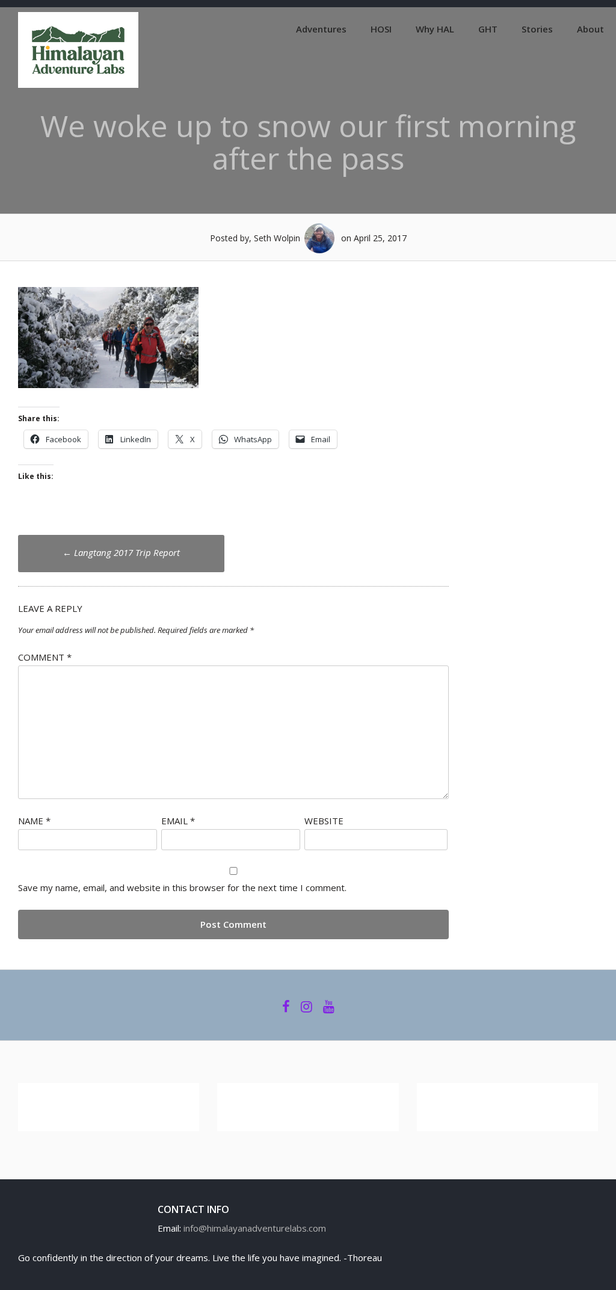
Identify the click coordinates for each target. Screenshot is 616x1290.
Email (178, 821)
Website (323, 821)
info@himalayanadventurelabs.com (254, 1228)
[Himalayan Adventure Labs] (78, 84)
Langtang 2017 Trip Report (121, 552)
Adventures (321, 29)
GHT (487, 29)
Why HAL (435, 29)
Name (34, 821)
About (590, 29)
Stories (537, 29)
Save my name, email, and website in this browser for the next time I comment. (182, 887)
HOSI (381, 29)
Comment (45, 657)
